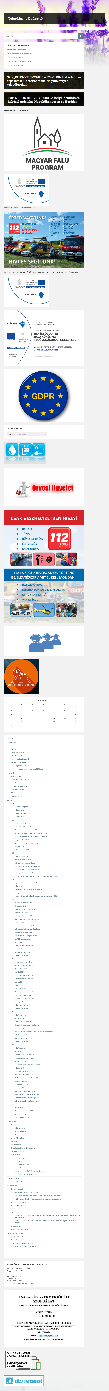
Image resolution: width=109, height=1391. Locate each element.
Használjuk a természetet (24, 992)
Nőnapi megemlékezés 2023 (25, 965)
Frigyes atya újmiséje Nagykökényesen (28, 889)
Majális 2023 (19, 972)
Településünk (11, 743)
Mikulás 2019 (19, 846)
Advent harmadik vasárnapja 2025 (27, 1098)
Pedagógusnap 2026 (22, 1118)
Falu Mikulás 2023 (21, 1005)
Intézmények (15, 1154)
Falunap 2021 (19, 886)
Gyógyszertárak (16, 1145)
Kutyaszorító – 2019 (22, 840)
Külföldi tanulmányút (22, 939)
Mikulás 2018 (19, 817)
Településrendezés (13, 1178)
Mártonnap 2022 (20, 942)
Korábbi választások (18, 1250)
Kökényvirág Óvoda (22, 1158)
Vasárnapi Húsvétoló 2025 (24, 1058)
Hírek (20, 1161)
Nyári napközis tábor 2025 (24, 1075)
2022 (12, 899)
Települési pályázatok (20, 759)
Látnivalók (10, 773)
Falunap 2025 (19, 1068)
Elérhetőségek (11, 1122)
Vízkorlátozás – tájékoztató (16, 50)
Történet (13, 749)
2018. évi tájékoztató (26, 1174)
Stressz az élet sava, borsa (24, 962)
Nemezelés (18, 982)
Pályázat (22, 1168)
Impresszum (11, 1254)
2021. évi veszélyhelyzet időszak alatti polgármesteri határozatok (38, 1199)
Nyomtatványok (20, 1131)
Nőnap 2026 (19, 1108)
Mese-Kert (18, 949)
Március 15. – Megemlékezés (25, 863)
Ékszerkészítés (20, 989)
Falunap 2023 (19, 985)
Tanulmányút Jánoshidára (24, 979)
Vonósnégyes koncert (22, 912)
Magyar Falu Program (18, 762)
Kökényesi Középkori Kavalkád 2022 (27, 929)
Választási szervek (17, 1237)
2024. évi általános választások (22, 1243)
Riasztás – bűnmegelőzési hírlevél (19, 61)
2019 (12, 820)
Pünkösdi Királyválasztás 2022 (25, 909)
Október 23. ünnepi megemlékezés (27, 1025)
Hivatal (13, 1125)
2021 (12, 879)
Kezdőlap (10, 739)
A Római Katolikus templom (20, 780)
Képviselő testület (17, 1189)
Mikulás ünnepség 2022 (23, 952)
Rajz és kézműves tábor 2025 (25, 1071)
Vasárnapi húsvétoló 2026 (24, 1111)
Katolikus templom (21, 807)
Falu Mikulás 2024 (21, 1035)
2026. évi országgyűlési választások (23, 1246)
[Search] (81, 36)
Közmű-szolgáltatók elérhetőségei (23, 1148)
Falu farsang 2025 (21, 1048)
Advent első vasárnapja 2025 (25, 1091)
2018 (12, 803)
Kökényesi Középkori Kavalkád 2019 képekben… (32, 836)
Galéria (9, 800)
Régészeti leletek (16, 796)
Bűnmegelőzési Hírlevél (15, 57)
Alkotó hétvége (20, 922)
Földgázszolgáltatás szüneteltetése (19, 54)
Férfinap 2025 (19, 1088)
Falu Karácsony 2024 (22, 1041)
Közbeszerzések (16, 1209)
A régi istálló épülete (18, 789)
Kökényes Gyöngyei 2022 (23, 916)
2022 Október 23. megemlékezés (26, 936)
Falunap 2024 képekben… (23, 1022)
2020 (12, 853)
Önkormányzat (12, 1186)
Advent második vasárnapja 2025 (27, 1094)
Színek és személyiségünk (24, 946)
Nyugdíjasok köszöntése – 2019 (26, 830)
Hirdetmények (16, 1226)
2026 (12, 1104)
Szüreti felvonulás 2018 (23, 813)
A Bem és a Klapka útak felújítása (31, 769)
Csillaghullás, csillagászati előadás (27, 919)
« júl (8, 728)
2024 (12, 1012)
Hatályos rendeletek (18, 1205)
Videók (17, 783)
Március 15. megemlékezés (24, 1055)
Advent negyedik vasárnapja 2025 (27, 1101)
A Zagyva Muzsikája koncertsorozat (28, 869)
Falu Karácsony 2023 (22, 1008)
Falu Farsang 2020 (21, 856)
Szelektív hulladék (17, 1151)
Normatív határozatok (18, 1202)
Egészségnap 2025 (21, 1084)
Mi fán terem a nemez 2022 (24, 926)
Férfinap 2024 (19, 1028)
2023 (12, 959)
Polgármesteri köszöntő (19, 746)
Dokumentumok (20, 1128)
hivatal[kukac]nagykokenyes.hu (23, 1283)
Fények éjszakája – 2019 (23, 823)
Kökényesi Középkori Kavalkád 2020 (28, 866)
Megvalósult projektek (22, 766)
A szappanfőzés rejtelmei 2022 (25, 932)
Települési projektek (17, 756)
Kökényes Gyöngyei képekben (25, 873)
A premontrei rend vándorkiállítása (27, 883)
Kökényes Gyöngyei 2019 (23, 827)
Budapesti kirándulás (22, 893)
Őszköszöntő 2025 (21, 1081)
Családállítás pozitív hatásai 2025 (27, 1078)
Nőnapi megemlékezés (23, 860)
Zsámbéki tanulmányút (23, 995)
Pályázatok (15, 1212)
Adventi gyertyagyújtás (23, 1038)
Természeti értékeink (18, 752)
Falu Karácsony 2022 (22, 956)
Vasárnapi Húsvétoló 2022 (24, 903)
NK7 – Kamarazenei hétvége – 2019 (28, 843)
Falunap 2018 (19, 810)
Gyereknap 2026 (20, 1114)
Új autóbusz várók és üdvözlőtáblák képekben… (31, 833)
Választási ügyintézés (18, 1240)
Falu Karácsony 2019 (22, 850)
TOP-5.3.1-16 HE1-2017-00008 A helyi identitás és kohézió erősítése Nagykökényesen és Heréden (45, 1222)
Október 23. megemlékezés (24, 999)
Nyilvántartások (20, 1135)
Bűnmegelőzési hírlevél (15, 65)
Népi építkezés (16, 776)
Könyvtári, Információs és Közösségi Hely (29, 1171)
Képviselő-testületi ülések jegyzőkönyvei (25, 1192)
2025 (12, 1045)
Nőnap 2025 (19, 1051)
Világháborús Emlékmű (19, 786)
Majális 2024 (19, 1018)
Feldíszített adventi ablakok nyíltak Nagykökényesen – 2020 (36, 876)
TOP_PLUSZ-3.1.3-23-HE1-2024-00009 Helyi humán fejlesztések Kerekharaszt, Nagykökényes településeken (47, 1216)
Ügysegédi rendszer (18, 1138)
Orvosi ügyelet (16, 1141)
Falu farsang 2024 (21, 1015)
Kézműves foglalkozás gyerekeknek (28, 1065)
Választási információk (15, 1233)
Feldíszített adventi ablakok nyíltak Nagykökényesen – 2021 (36, 896)
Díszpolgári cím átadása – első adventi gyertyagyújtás (34, 1032)
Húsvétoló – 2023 (21, 969)
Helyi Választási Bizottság (20, 1229)
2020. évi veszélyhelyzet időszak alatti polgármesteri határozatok (38, 1196)
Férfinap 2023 (19, 1002)
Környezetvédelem (17, 1182)
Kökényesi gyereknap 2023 (24, 975)
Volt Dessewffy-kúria (18, 793)
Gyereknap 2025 (20, 1061)
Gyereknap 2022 (20, 906)
